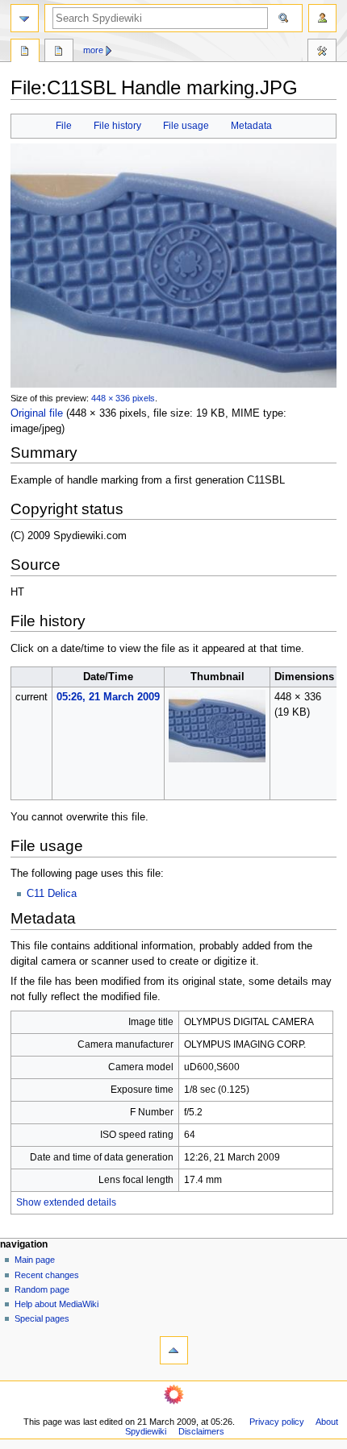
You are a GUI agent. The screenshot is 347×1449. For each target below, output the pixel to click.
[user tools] (322, 18)
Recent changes (47, 1275)
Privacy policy (276, 1421)
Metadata (251, 125)
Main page (35, 1259)
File (64, 125)
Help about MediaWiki (56, 1304)
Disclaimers (201, 1431)
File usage (186, 125)
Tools (322, 52)
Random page (42, 1289)
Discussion (59, 52)
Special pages (42, 1318)
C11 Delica (52, 893)
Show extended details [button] (66, 1202)
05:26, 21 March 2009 (108, 697)
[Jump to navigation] (24, 18)
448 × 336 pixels (123, 398)
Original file (36, 413)
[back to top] (174, 1350)
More (93, 50)
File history (117, 125)
